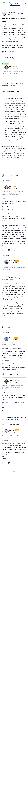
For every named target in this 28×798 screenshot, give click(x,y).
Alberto (12, 380)
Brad (11, 66)
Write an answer (8, 57)
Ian (10, 186)
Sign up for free (15, 4)
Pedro (11, 338)
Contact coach (14, 175)
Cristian (12, 430)
